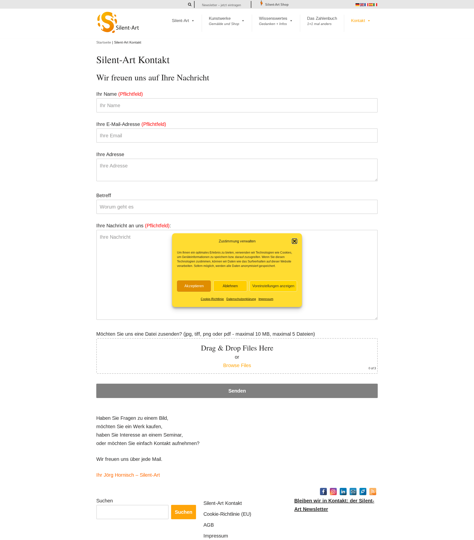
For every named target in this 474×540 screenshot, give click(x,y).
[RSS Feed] (372, 491)
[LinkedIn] (343, 491)
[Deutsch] (358, 4)
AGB (208, 525)
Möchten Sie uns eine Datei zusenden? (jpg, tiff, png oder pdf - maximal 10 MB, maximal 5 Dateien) (236, 350)
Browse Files (237, 365)
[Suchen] (190, 4)
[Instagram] (333, 491)
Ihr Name (119, 94)
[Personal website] (363, 491)
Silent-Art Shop (276, 4)
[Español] (371, 4)
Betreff (103, 195)
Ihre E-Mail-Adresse (131, 124)
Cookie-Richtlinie (212, 299)
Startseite (103, 42)
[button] (294, 241)
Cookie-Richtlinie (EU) (227, 514)
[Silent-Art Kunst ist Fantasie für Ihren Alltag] (118, 22)
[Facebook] (323, 491)
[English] (362, 4)
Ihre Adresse (110, 154)
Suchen (104, 500)
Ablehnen (230, 286)
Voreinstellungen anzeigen (273, 286)
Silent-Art (180, 20)
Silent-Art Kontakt (222, 503)
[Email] (353, 491)
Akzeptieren (194, 286)
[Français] (366, 4)
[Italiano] (375, 4)
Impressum (265, 299)
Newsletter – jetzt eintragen (221, 5)
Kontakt (358, 20)
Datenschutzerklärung (241, 299)
